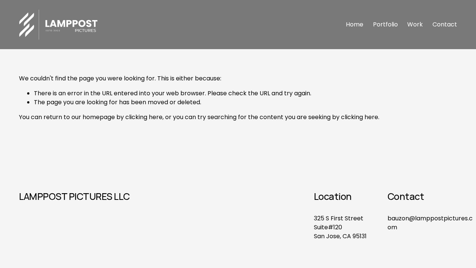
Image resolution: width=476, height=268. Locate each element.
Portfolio (385, 24)
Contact (444, 24)
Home (354, 24)
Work (415, 24)
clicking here (144, 117)
